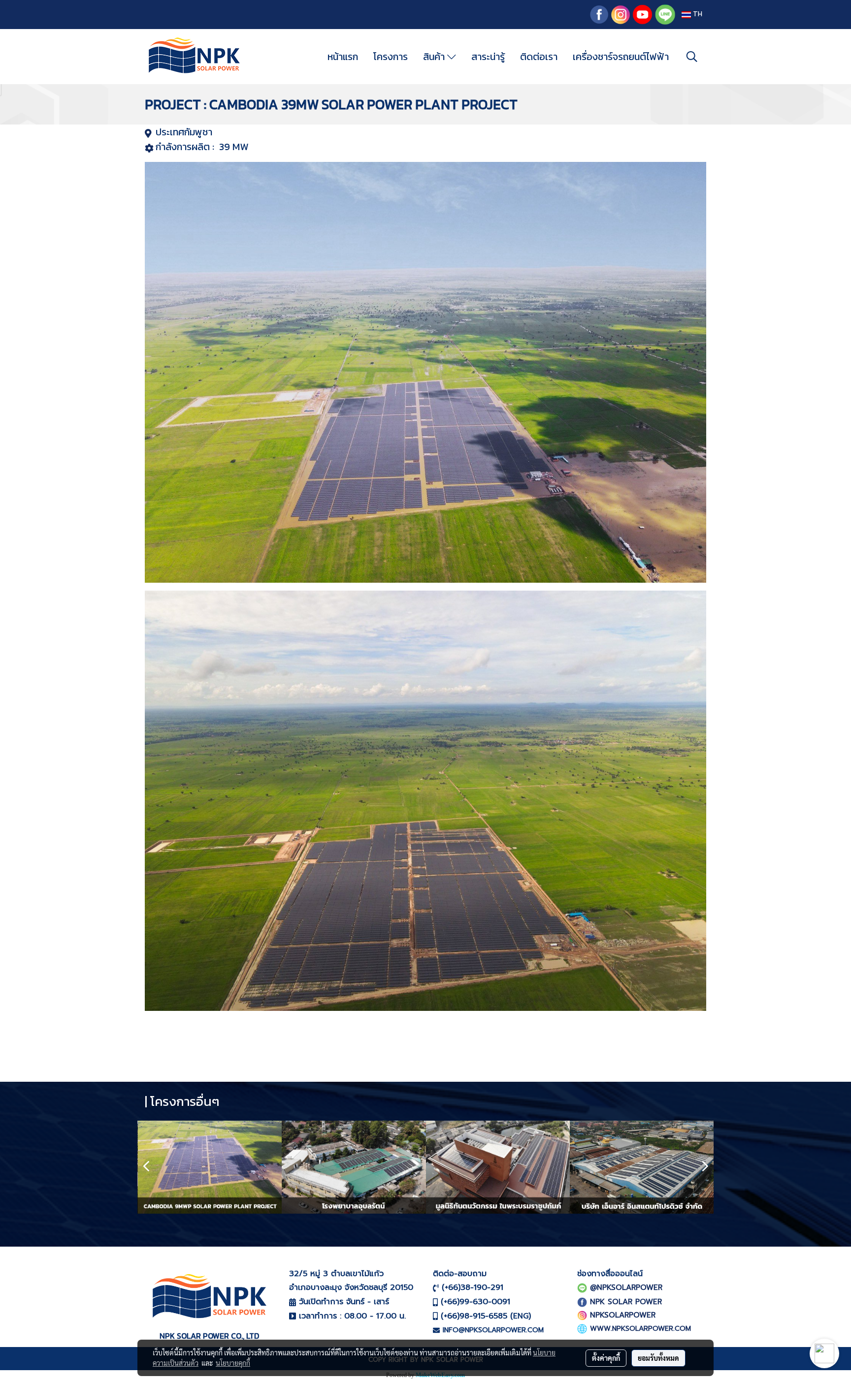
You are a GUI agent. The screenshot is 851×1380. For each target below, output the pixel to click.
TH (696, 14)
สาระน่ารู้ (488, 56)
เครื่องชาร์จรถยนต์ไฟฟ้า (621, 56)
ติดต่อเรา (538, 56)
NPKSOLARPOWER (622, 1315)
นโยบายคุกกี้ (233, 1362)
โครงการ (390, 56)
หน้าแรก (342, 56)
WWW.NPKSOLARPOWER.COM (640, 1328)
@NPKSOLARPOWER (626, 1287)
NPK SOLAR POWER (626, 1301)
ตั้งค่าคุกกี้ (606, 1357)
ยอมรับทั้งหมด (658, 1357)
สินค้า (435, 56)
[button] (692, 56)
